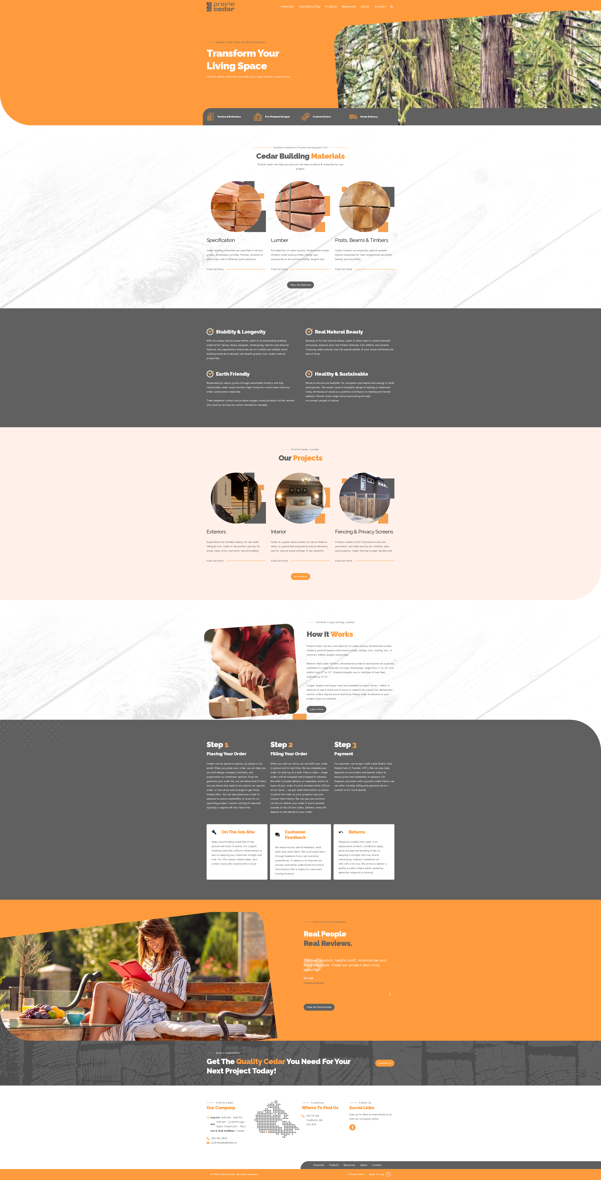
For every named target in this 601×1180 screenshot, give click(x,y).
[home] (220, 7)
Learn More (316, 709)
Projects (331, 6)
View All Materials (300, 284)
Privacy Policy (356, 1174)
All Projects (300, 576)
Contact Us (384, 1063)
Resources (349, 6)
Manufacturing (309, 6)
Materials (287, 6)
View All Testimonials (319, 1007)
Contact (380, 6)
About (365, 6)
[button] (390, 994)
